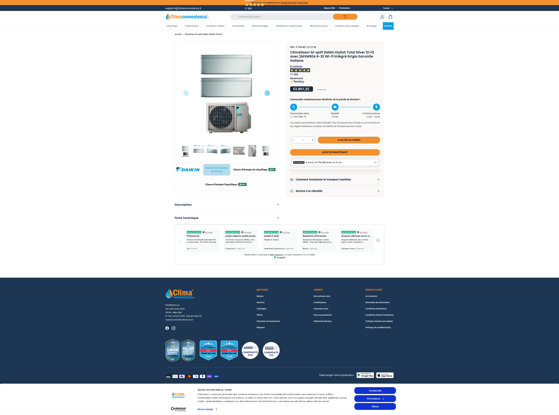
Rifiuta (375, 406)
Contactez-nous (321, 308)
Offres (259, 315)
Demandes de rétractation (377, 302)
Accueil (178, 34)
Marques (261, 327)
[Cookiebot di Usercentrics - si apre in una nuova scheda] (178, 409)
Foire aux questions (323, 315)
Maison (260, 296)
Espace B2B (329, 8)
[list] (227, 93)
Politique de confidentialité (378, 327)
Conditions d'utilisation (376, 308)
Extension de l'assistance (268, 321)
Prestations (344, 8)
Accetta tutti (375, 390)
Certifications (320, 302)
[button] (390, 16)
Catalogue (261, 308)
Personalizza (373, 398)
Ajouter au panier (349, 140)
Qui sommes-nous (322, 296)
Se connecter (371, 296)
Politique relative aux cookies (379, 321)
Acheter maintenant (335, 152)
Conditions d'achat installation (379, 315)
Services (261, 302)
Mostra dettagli (205, 409)
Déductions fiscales (323, 321)
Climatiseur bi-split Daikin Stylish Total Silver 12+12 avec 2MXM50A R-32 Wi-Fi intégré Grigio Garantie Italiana (204, 34)
